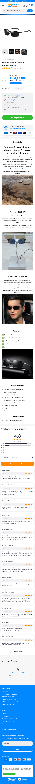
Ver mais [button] (27, 601)
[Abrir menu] (3, 5)
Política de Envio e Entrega (9, 699)
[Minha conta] (24, 5)
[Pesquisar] (30, 10)
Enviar (18, 749)
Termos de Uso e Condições (9, 694)
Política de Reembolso (8, 704)
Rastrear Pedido (6, 724)
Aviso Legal (5, 691)
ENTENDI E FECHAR (9, 774)
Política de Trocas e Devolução (10, 702)
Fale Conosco (5, 716)
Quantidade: (5, 89)
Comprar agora (18, 118)
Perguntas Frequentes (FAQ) (10, 719)
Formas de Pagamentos (8, 721)
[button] (11, 68)
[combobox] (32, 457)
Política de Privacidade (8, 696)
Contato (4, 713)
